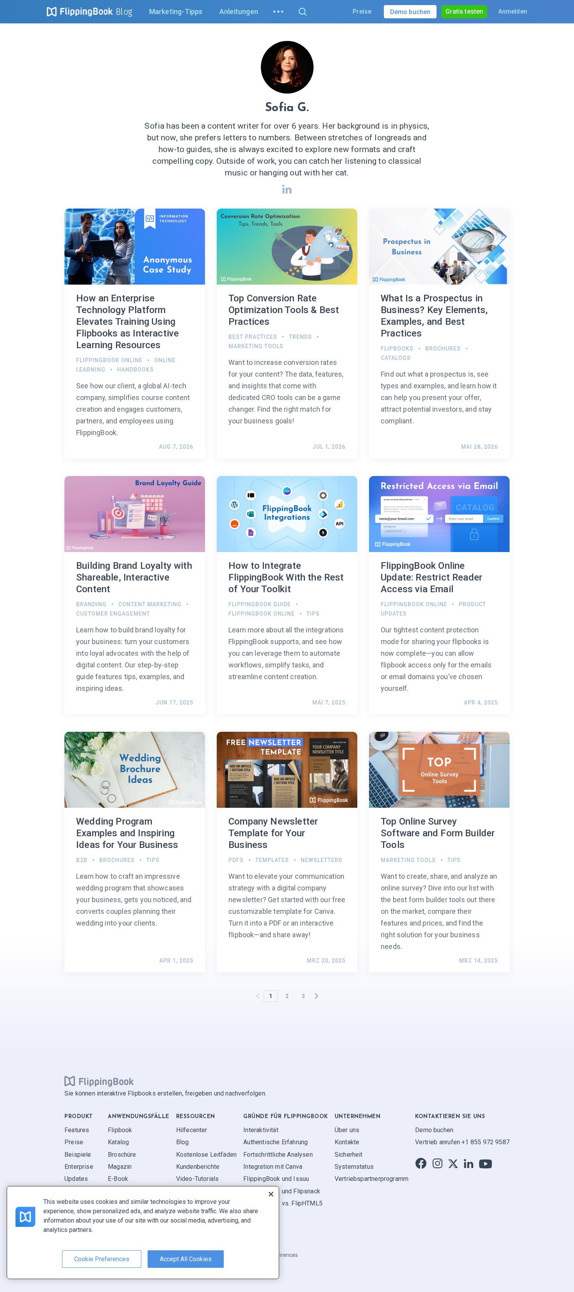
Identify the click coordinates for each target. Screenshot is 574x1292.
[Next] (316, 996)
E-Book (118, 1178)
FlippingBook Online (109, 360)
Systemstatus (354, 1166)
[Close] (271, 1194)
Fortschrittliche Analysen (278, 1154)
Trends (300, 337)
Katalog (118, 1142)
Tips (313, 614)
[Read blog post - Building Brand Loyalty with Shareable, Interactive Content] (134, 595)
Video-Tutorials (197, 1178)
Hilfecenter (191, 1130)
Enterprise (78, 1166)
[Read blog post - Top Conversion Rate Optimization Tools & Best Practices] (287, 333)
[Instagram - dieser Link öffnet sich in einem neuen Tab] (437, 1163)
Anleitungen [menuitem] (238, 11)
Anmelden (512, 11)
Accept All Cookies (186, 1259)
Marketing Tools (255, 346)
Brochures (443, 348)
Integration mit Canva (272, 1166)
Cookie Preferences (101, 1259)
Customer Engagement (113, 614)
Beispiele (77, 1154)
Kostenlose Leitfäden (206, 1154)
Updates (76, 1178)
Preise (362, 11)
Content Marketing (150, 604)
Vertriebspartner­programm (371, 1178)
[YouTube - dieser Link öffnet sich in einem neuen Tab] (485, 1163)
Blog (124, 11)
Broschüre (122, 1154)
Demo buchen (434, 1130)
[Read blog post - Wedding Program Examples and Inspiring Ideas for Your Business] (134, 852)
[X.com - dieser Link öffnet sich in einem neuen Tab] (453, 1163)
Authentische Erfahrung (275, 1142)
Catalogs (396, 358)
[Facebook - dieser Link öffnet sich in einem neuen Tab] (421, 1163)
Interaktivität (260, 1130)
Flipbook (120, 1130)
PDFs (236, 860)
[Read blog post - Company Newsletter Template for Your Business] (287, 852)
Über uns (347, 1130)
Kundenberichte (198, 1166)
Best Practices (252, 337)
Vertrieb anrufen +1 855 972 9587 (462, 1142)
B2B (81, 860)
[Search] (302, 11)
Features (76, 1130)
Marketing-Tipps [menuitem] (176, 11)
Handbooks (135, 369)
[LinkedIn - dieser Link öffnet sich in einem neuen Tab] (468, 1163)
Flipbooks (397, 348)
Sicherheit (349, 1154)
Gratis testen (464, 11)
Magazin (120, 1166)
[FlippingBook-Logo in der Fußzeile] (99, 1081)
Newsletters (321, 860)
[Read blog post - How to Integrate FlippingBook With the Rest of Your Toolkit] (287, 595)
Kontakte (347, 1142)
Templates (272, 860)
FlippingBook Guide (259, 604)
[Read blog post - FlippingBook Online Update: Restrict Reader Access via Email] (439, 595)
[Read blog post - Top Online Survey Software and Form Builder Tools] (439, 852)
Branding (91, 604)
